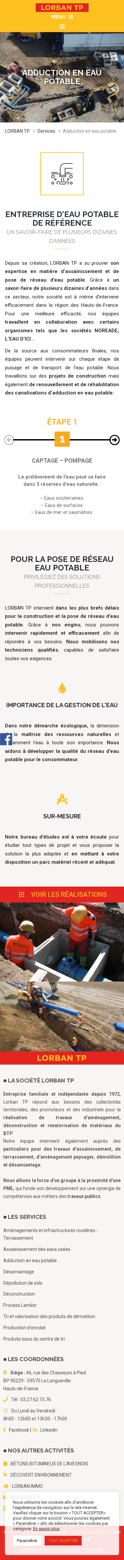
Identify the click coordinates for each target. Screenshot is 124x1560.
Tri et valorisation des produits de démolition (49, 1316)
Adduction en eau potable (30, 1260)
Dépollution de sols (22, 1283)
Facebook (19, 1430)
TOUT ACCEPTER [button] (63, 1540)
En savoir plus (46, 1528)
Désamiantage (18, 1271)
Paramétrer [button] (27, 1540)
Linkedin (49, 1430)
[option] (62, 436)
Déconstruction (19, 1294)
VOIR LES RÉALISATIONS (68, 894)
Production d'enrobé (24, 1327)
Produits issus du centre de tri (34, 1339)
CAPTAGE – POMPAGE (62, 460)
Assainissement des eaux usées (36, 1249)
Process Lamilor (20, 1305)
